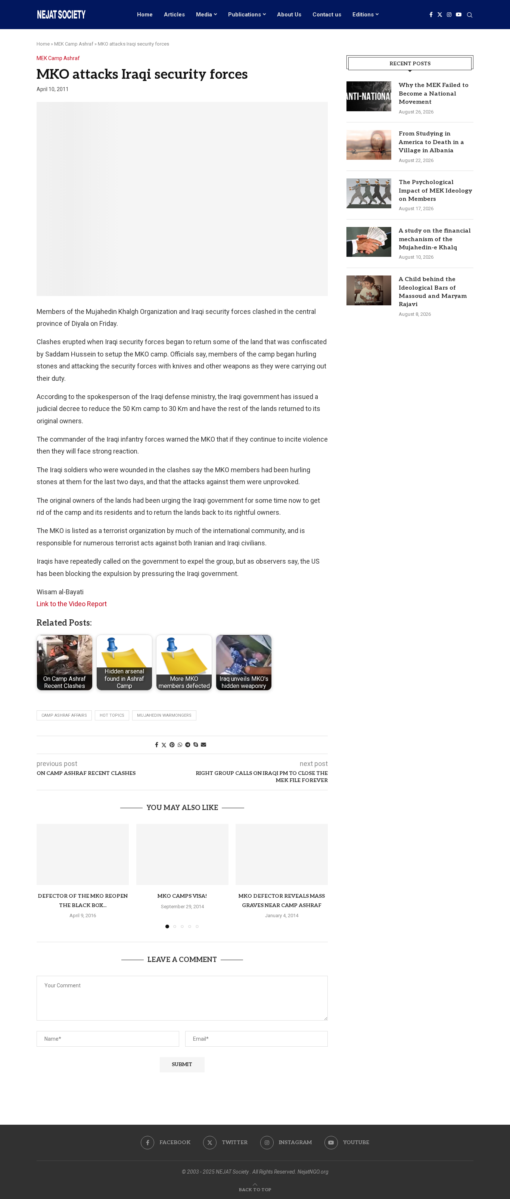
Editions (363, 14)
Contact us (326, 14)
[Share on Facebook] (156, 745)
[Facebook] (431, 15)
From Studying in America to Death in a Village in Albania (431, 142)
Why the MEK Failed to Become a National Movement (434, 94)
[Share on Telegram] (187, 745)
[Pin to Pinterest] (172, 745)
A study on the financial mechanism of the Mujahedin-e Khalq (435, 239)
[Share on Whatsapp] (180, 745)
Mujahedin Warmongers (164, 715)
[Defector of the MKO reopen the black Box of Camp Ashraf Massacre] (83, 854)
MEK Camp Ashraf (73, 44)
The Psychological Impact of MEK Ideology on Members (435, 191)
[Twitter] (440, 15)
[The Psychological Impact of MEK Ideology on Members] (368, 193)
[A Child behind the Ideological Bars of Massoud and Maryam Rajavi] (368, 290)
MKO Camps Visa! (182, 896)
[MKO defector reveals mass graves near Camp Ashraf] (282, 854)
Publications (244, 14)
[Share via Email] (203, 745)
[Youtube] (458, 15)
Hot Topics (112, 715)
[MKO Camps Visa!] (182, 854)
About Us (289, 14)
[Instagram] (449, 15)
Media (204, 14)
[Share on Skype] (195, 745)
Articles (174, 14)
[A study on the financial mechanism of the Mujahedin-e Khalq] (368, 242)
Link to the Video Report (72, 604)
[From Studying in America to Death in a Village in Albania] (368, 145)
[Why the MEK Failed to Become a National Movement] (368, 96)
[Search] (469, 15)
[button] (46, 875)
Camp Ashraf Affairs (64, 715)
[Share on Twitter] (164, 745)
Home (145, 14)
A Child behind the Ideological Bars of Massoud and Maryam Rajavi (433, 292)
